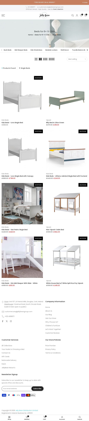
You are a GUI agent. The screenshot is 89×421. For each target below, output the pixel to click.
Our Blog (48, 315)
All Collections (7, 345)
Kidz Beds (5, 120)
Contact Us (6, 353)
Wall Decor (65, 50)
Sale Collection (58, 9)
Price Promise (50, 345)
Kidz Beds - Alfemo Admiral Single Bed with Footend (66, 176)
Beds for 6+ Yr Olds (42, 35)
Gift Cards (5, 356)
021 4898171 (31, 7)
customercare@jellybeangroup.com (51, 7)
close (5, 2)
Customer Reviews (52, 333)
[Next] (87, 50)
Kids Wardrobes (36, 50)
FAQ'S (4, 364)
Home (30, 35)
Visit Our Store (50, 318)
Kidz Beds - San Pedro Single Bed (14, 230)
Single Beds (25, 68)
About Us (48, 311)
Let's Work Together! (53, 329)
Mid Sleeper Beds (21, 50)
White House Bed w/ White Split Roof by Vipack (64, 283)
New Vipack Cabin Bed (55, 230)
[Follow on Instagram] (11, 321)
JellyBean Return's (8, 368)
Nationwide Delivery (9, 360)
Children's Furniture (52, 325)
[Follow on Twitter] (7, 321)
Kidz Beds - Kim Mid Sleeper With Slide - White (19, 283)
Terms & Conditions (52, 353)
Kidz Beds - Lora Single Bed (12, 122)
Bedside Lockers (51, 50)
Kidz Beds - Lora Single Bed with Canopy (17, 176)
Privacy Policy (50, 349)
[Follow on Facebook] (3, 321)
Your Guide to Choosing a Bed (13, 349)
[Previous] (2, 50)
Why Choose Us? (51, 322)
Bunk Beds (7, 50)
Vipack (48, 120)
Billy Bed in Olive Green (55, 122)
